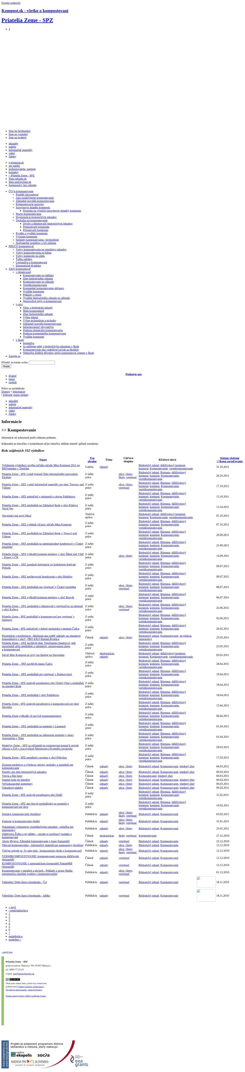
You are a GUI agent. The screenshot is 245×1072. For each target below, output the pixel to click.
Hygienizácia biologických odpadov (36, 217)
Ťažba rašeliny (24, 259)
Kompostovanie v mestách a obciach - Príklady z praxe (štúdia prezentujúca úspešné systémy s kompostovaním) (37, 872)
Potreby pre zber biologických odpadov (24, 771)
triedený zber (187, 766)
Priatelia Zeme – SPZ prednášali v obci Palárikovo (30, 695)
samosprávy (145, 639)
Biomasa (165, 472)
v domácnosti (23, 272)
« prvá (12, 907)
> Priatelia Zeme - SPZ (22, 175)
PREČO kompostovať (21, 246)
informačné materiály (20, 150)
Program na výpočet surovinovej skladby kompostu (52, 210)
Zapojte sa (14, 356)
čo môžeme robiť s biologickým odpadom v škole (51, 346)
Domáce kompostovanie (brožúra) (21, 814)
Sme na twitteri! (18, 137)
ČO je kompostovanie (21, 191)
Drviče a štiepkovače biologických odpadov (48, 223)
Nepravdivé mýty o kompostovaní (42, 301)
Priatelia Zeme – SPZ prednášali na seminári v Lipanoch (34, 726)
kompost (143, 468)
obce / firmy (125, 474)
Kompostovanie (159, 468)
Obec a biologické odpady (38, 307)
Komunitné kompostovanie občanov (43, 288)
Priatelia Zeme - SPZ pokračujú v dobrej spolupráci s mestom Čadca (40, 628)
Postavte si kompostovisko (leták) (21, 821)
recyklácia (185, 635)
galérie (12, 146)
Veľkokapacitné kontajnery (17, 783)
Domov (5, 391)
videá (12, 153)
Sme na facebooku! (19, 130)
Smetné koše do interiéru (16, 779)
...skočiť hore (7, 952)
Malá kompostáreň (33, 310)
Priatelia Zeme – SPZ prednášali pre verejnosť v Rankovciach (37, 674)
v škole (20, 339)
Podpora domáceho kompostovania (43, 330)
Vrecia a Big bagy (12, 775)
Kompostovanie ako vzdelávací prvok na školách (51, 349)
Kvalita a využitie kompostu (32, 233)
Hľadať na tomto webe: (15, 362)
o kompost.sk (16, 162)
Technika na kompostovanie (32, 220)
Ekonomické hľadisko (28, 265)
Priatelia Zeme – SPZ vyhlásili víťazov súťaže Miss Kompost (36, 524)
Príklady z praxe (32, 294)
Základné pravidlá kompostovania (35, 201)
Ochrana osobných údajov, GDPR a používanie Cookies (26, 996)
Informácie (19, 391)
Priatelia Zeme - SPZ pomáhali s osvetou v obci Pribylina (34, 757)
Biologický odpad (149, 465)
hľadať (13, 375)
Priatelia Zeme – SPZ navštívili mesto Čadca (27, 663)
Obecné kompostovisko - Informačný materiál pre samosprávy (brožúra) (42, 845)
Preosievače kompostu (35, 230)
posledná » (15, 939)
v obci (19, 304)
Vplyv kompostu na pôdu (30, 255)
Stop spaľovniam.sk (20, 181)
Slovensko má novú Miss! (16, 515)
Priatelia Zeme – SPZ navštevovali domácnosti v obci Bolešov (37, 576)
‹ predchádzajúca (18, 910)
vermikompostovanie (181, 468)
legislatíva (28, 343)
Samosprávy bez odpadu (22, 185)
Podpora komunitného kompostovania (44, 333)
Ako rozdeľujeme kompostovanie (35, 197)
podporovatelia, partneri (22, 169)
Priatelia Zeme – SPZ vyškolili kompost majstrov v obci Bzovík (38, 597)
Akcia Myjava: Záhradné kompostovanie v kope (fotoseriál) (36, 841)
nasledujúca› (16, 936)
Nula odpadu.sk (18, 178)
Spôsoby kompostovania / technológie (37, 239)
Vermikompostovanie (35, 285)
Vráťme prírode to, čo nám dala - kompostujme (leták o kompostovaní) (42, 850)
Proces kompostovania (28, 213)
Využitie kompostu (33, 291)
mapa (12, 379)
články (12, 156)
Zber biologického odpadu (38, 278)
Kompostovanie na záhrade (38, 281)
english (13, 382)
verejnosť (131, 477)
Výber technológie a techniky (39, 320)
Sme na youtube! (18, 134)
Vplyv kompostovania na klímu (33, 252)
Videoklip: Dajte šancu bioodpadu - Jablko (26, 895)
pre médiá (14, 165)
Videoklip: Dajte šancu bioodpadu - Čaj (24, 882)
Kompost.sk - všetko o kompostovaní (34, 10)
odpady (104, 466)
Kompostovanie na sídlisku (38, 275)
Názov (43, 459)
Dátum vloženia (229, 458)
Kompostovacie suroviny (30, 204)
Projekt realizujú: (11, 2)
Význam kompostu (26, 236)
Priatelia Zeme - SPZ (27, 20)
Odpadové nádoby (12, 787)
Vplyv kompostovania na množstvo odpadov (41, 249)
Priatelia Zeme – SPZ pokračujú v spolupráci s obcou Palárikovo (38, 496)
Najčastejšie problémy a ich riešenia (36, 243)
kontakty (13, 172)
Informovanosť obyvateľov (38, 327)
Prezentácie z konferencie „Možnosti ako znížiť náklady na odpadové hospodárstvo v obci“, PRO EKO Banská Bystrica (41, 637)
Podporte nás (134, 374)
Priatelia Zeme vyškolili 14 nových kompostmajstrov (32, 715)
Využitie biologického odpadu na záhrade (46, 297)
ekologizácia (107, 653)
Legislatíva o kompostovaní (31, 262)
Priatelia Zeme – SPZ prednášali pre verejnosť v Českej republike (39, 587)
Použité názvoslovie (27, 194)
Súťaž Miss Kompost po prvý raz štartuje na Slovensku (33, 655)
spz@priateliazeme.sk (23, 973)
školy (122, 477)
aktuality (13, 143)
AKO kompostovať (20, 268)
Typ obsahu (92, 460)
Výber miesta (30, 317)
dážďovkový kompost (172, 465)
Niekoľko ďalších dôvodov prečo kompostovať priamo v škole (58, 352)
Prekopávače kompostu (36, 226)
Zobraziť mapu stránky (16, 394)
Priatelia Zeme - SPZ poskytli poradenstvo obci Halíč (32, 794)
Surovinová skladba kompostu (33, 207)
